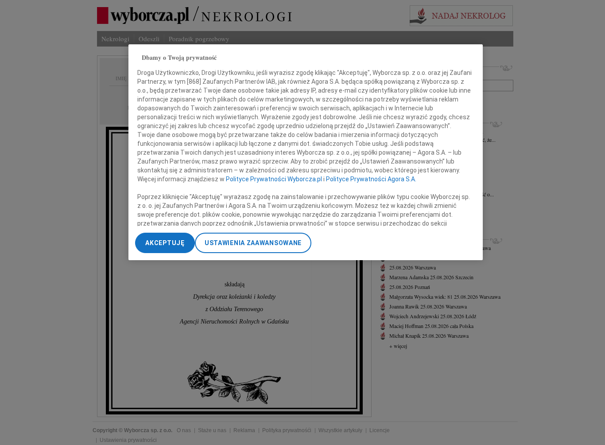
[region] (305, 152)
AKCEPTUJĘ (164, 242)
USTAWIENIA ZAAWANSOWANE (253, 242)
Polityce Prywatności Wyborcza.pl (274, 179)
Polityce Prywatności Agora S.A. (371, 179)
